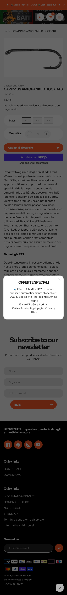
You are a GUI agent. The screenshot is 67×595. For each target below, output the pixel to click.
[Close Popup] (59, 279)
